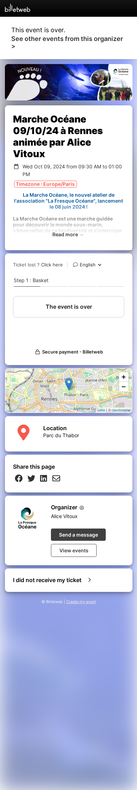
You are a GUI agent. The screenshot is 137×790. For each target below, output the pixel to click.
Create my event (81, 602)
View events (74, 550)
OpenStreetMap (121, 410)
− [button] (124, 387)
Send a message (78, 535)
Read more (65, 234)
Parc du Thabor (61, 435)
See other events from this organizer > (67, 42)
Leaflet (101, 410)
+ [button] (124, 377)
